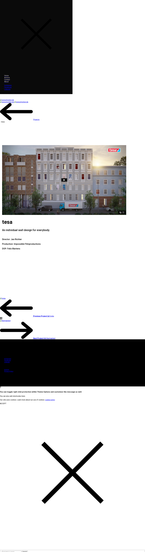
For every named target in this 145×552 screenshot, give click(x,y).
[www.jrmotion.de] (7, 100)
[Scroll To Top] (0, 388)
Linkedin (7, 89)
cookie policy (50, 400)
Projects (36, 120)
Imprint (6, 370)
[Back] (16, 120)
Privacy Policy (8, 371)
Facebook (8, 87)
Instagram (8, 85)
